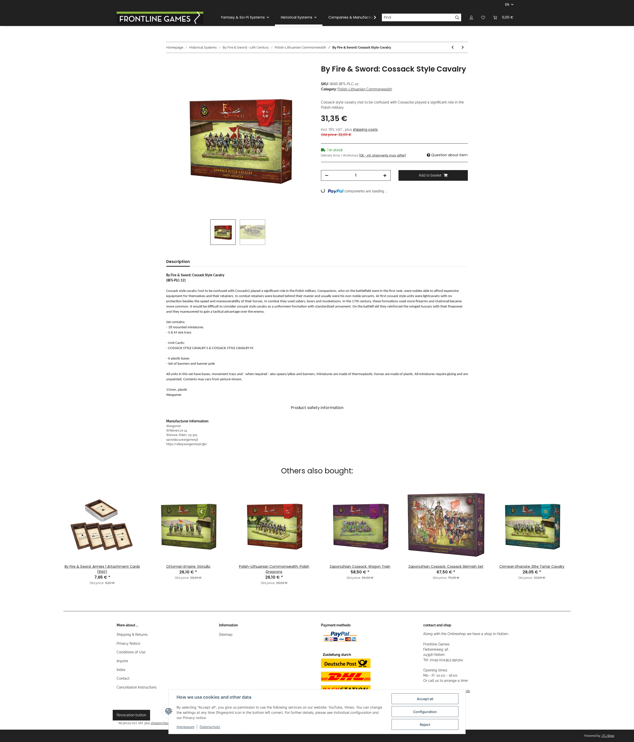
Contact (123, 678)
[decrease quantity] (326, 175)
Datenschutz (210, 727)
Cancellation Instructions (137, 687)
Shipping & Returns (132, 635)
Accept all (425, 699)
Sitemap (226, 635)
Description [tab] (178, 261)
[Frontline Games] (160, 17)
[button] (471, 17)
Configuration (425, 712)
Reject (425, 724)
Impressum (185, 727)
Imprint (122, 661)
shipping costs (365, 129)
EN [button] (507, 4)
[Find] (457, 17)
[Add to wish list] (302, 74)
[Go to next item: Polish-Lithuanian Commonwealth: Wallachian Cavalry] (463, 47)
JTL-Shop (607, 736)
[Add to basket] (170, 62)
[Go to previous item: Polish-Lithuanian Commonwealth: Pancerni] (453, 47)
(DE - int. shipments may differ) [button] (382, 155)
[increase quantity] (384, 175)
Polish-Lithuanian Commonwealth (365, 89)
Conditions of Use (131, 652)
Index (121, 670)
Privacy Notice (128, 643)
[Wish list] (483, 17)
